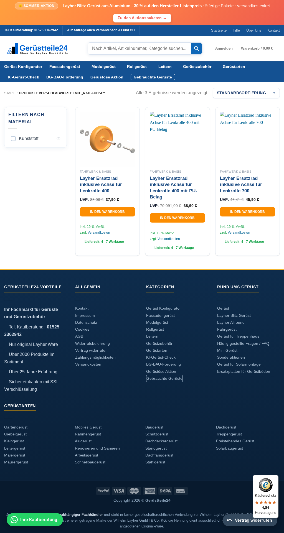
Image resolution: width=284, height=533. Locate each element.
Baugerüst (154, 427)
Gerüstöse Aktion (106, 77)
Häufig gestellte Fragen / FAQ (243, 343)
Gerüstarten (234, 66)
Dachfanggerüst (159, 455)
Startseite (219, 30)
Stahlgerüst (155, 462)
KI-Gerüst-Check (23, 77)
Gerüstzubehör (197, 66)
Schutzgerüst (156, 434)
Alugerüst (83, 441)
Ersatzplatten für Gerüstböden (243, 371)
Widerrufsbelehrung (92, 343)
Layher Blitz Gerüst (234, 315)
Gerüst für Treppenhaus (238, 336)
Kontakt (273, 30)
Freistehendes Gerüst (235, 441)
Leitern (165, 66)
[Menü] (275, 478)
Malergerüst (14, 455)
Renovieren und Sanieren (97, 448)
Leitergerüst (14, 448)
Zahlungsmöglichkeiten (95, 357)
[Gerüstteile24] (41, 48)
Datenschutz (86, 322)
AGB (79, 336)
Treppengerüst (229, 434)
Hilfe (236, 30)
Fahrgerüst (227, 329)
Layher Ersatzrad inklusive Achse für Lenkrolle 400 (101, 184)
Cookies (82, 329)
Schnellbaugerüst (90, 462)
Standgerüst (156, 448)
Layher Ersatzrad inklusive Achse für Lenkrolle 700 (241, 184)
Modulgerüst (104, 66)
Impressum (85, 315)
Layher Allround (231, 322)
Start (9, 93)
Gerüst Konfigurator (23, 66)
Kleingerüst (14, 441)
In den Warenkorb (107, 212)
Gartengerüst (15, 427)
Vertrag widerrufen (91, 350)
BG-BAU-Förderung (64, 77)
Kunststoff (28, 138)
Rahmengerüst (88, 434)
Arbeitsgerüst (86, 455)
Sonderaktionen (231, 357)
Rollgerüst (137, 66)
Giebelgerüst (15, 434)
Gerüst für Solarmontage (239, 364)
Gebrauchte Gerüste (153, 77)
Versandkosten (99, 232)
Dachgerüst (226, 427)
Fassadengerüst (64, 66)
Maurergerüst (16, 462)
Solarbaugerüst (229, 448)
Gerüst (223, 308)
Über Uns (253, 30)
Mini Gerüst (227, 350)
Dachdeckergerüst (161, 441)
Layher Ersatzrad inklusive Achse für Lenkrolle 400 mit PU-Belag (173, 187)
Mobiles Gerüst (88, 427)
